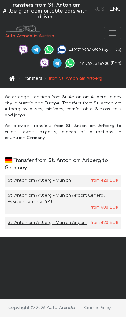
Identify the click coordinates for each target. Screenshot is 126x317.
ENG (114, 9)
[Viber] (23, 49)
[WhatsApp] (49, 49)
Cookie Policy (97, 308)
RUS (99, 9)
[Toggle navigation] (112, 33)
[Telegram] (36, 49)
